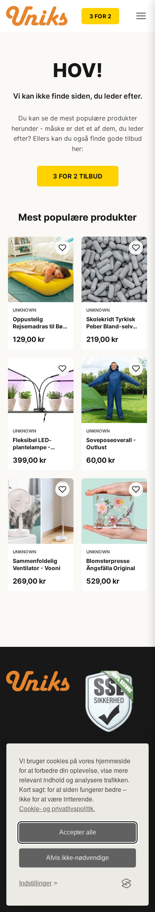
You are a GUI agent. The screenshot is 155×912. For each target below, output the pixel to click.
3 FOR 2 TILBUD (78, 176)
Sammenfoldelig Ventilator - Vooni (36, 564)
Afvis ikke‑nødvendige (77, 857)
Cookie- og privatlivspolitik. (57, 808)
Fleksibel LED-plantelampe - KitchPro (32, 447)
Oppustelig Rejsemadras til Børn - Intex (41, 326)
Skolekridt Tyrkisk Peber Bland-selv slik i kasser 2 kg (110, 326)
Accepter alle (77, 832)
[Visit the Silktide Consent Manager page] (126, 883)
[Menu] (141, 16)
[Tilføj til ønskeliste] (62, 248)
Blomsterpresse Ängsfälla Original (110, 564)
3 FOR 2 (100, 16)
